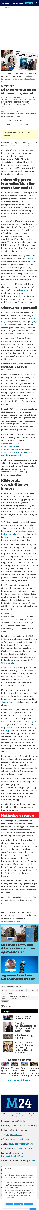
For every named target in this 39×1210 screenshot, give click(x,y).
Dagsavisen (6, 322)
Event (21, 3)
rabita (5, 1002)
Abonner (29, 3)
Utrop (23, 322)
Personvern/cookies (30, 1116)
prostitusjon (16, 452)
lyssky (27, 449)
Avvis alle (9, 1204)
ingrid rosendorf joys (12, 987)
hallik (5, 452)
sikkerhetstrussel (10, 443)
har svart (11, 338)
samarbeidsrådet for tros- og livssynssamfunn (15, 997)
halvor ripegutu (9, 990)
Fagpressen (30, 1160)
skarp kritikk (7, 702)
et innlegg (28, 721)
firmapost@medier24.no (12, 1156)
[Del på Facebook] (3, 1006)
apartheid (16, 455)
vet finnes (24, 290)
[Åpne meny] (36, 3)
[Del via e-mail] (10, 1006)
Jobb (7, 3)
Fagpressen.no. (10, 1197)
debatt (22, 990)
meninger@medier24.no (10, 921)
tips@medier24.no (14, 1135)
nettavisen (7, 993)
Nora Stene (28, 727)
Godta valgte (19, 1204)
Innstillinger (33, 1208)
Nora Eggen (6, 730)
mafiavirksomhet (10, 446)
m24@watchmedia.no (23, 1148)
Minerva (32, 319)
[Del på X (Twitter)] (6, 1006)
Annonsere (14, 3)
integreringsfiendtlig (12, 449)
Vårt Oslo (16, 322)
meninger (32, 990)
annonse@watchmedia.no (21, 1144)
